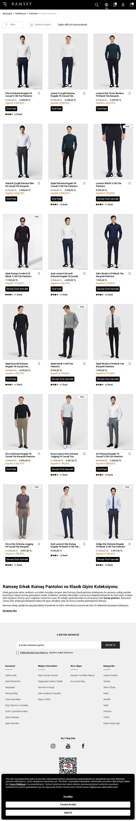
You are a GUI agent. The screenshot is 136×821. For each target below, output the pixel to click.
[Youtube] (68, 746)
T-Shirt (106, 717)
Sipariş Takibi (44, 699)
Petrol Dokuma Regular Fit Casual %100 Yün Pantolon (18, 94)
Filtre (12, 24)
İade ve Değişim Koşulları (49, 693)
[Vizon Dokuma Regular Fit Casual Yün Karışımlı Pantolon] (23, 422)
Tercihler (68, 796)
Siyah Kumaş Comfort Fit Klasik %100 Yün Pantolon (18, 275)
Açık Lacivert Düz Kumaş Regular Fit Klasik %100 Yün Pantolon (64, 545)
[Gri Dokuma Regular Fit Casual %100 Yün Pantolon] (113, 422)
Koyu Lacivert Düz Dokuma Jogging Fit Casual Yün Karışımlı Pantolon (64, 455)
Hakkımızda (10, 675)
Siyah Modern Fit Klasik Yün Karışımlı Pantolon (110, 365)
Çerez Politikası (12, 717)
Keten (106, 693)
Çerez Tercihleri (12, 723)
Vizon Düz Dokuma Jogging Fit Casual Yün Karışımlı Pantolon (19, 545)
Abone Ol (110, 645)
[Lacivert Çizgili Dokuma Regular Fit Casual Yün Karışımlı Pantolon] (68, 61)
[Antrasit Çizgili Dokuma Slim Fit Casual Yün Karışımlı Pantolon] (23, 151)
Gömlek (106, 699)
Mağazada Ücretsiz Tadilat (50, 681)
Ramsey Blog (11, 693)
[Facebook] (83, 746)
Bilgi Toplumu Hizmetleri (16, 705)
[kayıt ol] (123, 4)
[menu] (5, 4)
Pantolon (33, 13)
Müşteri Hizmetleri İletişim (83, 675)
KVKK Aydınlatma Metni (16, 711)
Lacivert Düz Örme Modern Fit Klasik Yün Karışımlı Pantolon (110, 95)
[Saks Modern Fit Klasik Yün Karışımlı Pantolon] (113, 242)
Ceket (105, 705)
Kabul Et (68, 812)
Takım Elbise (109, 687)
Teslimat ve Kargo (46, 687)
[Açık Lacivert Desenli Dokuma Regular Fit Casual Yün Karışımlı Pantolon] (68, 242)
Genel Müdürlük (12, 681)
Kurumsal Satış (78, 681)
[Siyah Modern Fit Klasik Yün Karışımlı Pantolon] (113, 332)
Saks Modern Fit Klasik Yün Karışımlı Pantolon (110, 275)
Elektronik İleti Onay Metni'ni (34, 652)
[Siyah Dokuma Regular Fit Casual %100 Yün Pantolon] (68, 151)
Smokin (106, 681)
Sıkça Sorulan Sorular (48, 675)
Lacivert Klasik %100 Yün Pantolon (108, 184)
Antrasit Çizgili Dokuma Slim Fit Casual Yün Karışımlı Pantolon (19, 185)
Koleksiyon (20, 13)
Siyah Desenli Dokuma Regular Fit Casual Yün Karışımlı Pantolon (16, 365)
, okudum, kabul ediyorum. (46, 652)
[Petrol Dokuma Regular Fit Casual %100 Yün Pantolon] (23, 61)
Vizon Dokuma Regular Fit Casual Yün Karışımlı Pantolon (20, 455)
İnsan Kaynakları (13, 699)
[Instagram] (52, 746)
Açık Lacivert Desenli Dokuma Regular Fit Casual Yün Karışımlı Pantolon (64, 275)
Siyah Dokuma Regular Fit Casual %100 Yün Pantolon (64, 184)
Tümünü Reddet (68, 804)
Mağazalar (10, 687)
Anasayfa (7, 13)
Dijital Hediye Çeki (111, 723)
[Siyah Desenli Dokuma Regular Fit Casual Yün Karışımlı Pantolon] (23, 332)
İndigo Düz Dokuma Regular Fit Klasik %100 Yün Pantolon (110, 545)
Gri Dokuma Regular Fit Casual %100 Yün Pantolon (109, 455)
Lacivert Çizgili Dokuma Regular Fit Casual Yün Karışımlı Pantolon (63, 95)
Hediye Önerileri (110, 675)
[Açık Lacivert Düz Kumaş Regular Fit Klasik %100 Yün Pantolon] (68, 512)
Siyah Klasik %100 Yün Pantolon (62, 365)
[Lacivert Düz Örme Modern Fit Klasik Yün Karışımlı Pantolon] (113, 61)
